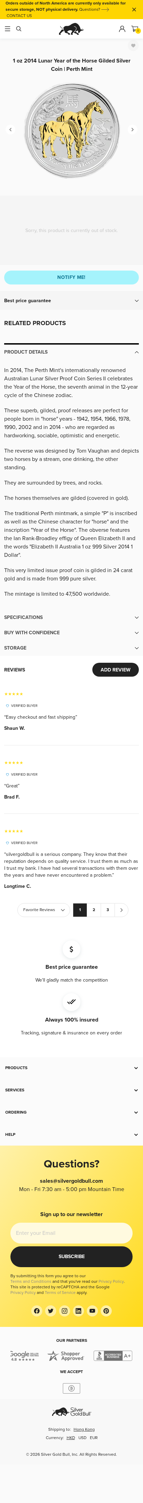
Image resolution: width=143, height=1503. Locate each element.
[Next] (132, 129)
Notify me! (71, 277)
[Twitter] (50, 1310)
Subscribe (72, 1257)
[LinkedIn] (78, 1310)
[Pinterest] (106, 1310)
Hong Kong (84, 1429)
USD (82, 1437)
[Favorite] (133, 45)
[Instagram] (64, 1310)
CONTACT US (19, 15)
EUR (94, 1437)
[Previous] (10, 129)
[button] (71, 300)
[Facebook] (36, 1310)
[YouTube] (92, 1310)
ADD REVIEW (116, 670)
